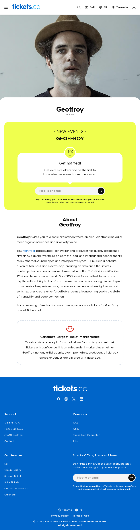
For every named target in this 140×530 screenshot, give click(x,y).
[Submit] (101, 191)
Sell (6, 463)
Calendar (10, 494)
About (76, 428)
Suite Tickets (11, 482)
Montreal (28, 250)
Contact (9, 441)
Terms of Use (80, 515)
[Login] (134, 7)
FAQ (75, 422)
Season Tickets (13, 476)
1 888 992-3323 (13, 428)
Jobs (75, 441)
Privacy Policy (60, 515)
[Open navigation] (6, 7)
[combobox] (120, 7)
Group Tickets (12, 469)
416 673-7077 (12, 422)
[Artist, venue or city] (79, 7)
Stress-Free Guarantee (86, 435)
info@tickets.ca (13, 435)
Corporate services (16, 488)
